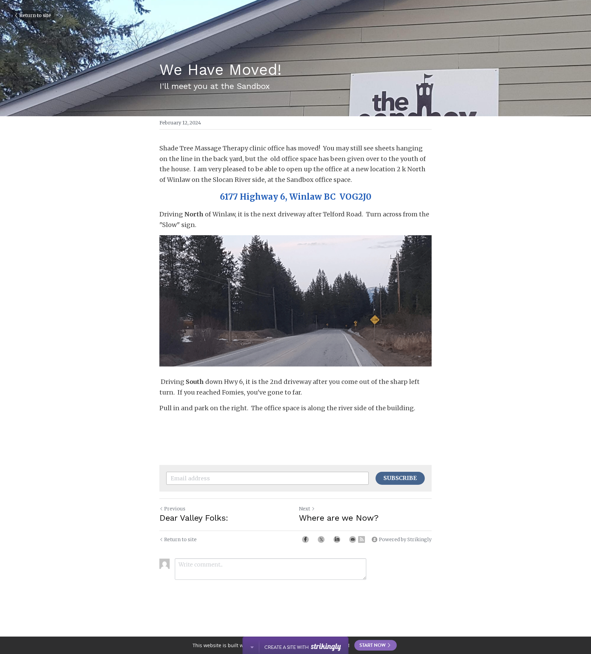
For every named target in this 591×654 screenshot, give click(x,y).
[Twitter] (321, 539)
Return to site (35, 15)
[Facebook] (305, 539)
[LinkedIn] (336, 539)
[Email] (352, 539)
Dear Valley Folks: (193, 518)
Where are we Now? (339, 518)
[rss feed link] (361, 539)
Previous (174, 509)
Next (304, 509)
